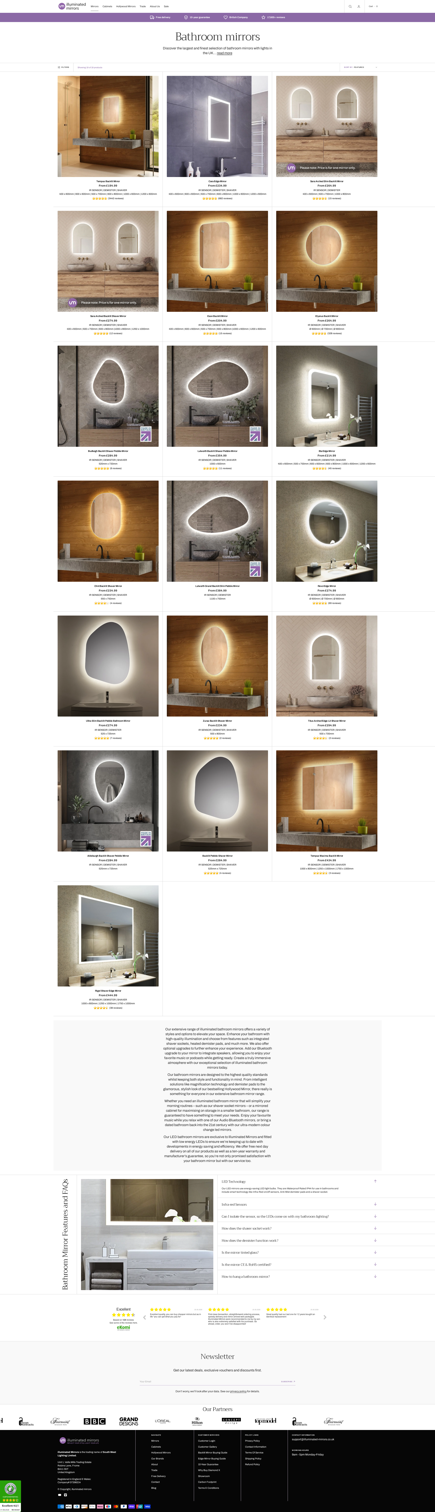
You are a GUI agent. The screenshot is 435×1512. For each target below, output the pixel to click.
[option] (177, 1320)
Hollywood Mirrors (126, 6)
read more (224, 53)
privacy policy (238, 1391)
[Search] (349, 6)
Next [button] (325, 1317)
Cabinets (107, 6)
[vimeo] (65, 1495)
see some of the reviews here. (124, 1322)
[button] (373, 6)
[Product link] (108, 126)
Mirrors (94, 6)
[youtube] (60, 1495)
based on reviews (123, 1319)
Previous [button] (144, 1317)
